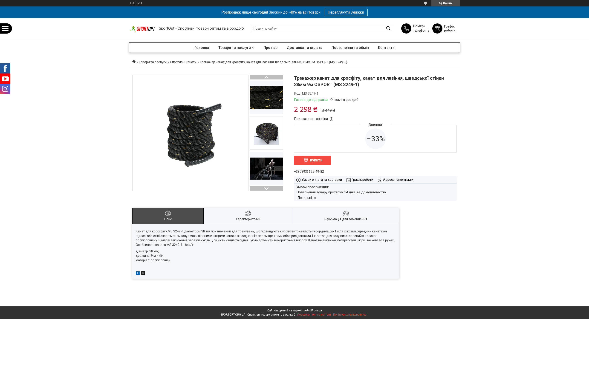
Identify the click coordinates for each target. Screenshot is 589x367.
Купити (316, 160)
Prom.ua (316, 310)
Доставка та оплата (304, 47)
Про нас (270, 47)
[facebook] (138, 274)
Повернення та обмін (350, 47)
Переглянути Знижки (346, 12)
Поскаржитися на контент (314, 314)
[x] (143, 274)
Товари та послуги (234, 47)
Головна (201, 47)
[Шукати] (388, 28)
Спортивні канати (183, 62)
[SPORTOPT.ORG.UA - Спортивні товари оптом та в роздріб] (142, 28)
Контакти (386, 47)
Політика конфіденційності (350, 314)
